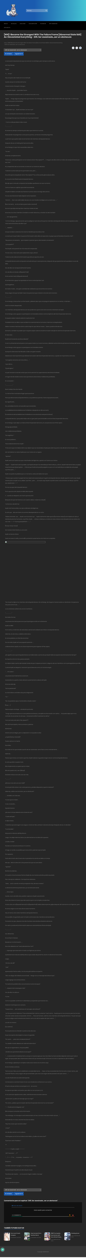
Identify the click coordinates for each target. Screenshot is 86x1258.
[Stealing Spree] (67, 1236)
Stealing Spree (75, 1233)
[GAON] (13, 10)
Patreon (43, 23)
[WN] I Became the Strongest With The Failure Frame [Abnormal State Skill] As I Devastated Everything (35, 42)
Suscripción (33, 23)
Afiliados (7, 27)
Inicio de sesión (17, 1206)
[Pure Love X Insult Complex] (7, 1236)
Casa (5, 42)
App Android (53, 23)
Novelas (14, 23)
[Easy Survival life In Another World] (27, 1236)
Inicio (6, 23)
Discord (22, 23)
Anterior (9, 54)
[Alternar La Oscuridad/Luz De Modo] (80, 48)
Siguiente (18, 54)
